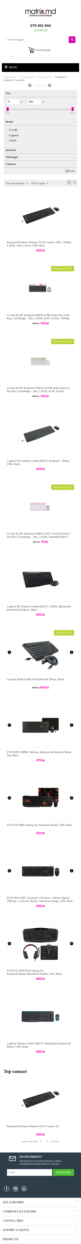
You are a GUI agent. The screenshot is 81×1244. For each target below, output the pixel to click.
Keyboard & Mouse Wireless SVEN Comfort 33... (33, 1126)
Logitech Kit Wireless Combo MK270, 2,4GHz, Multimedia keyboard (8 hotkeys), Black (39, 608)
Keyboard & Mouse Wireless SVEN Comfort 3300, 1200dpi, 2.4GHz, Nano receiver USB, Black (39, 244)
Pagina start (10, 77)
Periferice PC (44, 77)
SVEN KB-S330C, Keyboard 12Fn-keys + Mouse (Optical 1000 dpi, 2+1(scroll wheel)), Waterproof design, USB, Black (40, 899)
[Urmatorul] (49, 86)
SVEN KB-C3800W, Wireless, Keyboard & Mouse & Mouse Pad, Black (39, 754)
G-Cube (13, 129)
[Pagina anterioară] (29, 86)
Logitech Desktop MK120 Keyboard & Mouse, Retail (35, 679)
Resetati (71, 171)
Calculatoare (27, 77)
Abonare (63, 1172)
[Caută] (72, 39)
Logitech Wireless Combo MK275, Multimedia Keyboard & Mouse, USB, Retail (39, 1045)
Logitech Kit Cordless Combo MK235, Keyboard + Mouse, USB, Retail (38, 462)
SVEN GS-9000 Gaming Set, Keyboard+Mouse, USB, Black (39, 825)
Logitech (14, 135)
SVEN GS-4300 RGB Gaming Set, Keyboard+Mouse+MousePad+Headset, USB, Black (34, 972)
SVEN (12, 140)
